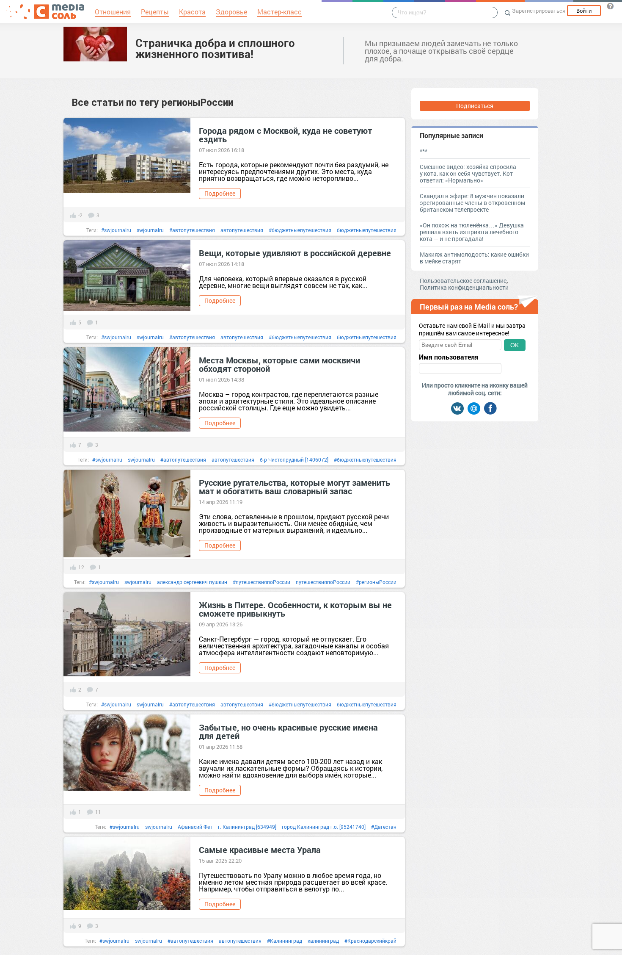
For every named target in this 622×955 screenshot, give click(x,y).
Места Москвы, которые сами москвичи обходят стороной (279, 364)
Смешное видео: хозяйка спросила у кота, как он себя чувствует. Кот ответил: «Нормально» (468, 173)
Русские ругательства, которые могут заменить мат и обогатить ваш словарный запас (294, 486)
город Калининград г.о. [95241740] (324, 826)
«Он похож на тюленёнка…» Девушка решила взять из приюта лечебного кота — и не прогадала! (472, 232)
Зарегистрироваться (538, 10)
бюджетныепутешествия (366, 230)
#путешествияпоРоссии (261, 582)
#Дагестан (383, 826)
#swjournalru (116, 230)
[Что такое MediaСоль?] (610, 6)
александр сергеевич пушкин (192, 582)
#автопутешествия (192, 230)
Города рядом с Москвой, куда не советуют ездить (285, 134)
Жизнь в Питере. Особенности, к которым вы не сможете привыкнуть (295, 609)
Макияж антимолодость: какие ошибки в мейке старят (474, 257)
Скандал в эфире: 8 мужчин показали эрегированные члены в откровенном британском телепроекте (472, 202)
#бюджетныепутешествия (300, 230)
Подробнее (219, 193)
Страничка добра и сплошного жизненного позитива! (215, 48)
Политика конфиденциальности (464, 287)
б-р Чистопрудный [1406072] (294, 459)
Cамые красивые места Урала (260, 849)
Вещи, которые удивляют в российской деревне (295, 253)
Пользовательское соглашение (463, 281)
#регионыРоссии (376, 582)
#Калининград (284, 940)
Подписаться (474, 106)
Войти (584, 10)
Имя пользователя (449, 357)
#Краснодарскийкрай (370, 940)
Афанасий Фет (195, 826)
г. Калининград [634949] (247, 826)
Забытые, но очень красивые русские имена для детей (288, 731)
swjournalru (150, 230)
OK (514, 345)
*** (423, 151)
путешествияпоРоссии (323, 582)
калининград (323, 940)
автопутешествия (241, 230)
